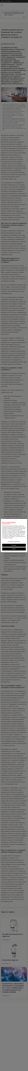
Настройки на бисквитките (14, 541)
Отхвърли (14, 545)
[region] (14, 535)
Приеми (14, 548)
